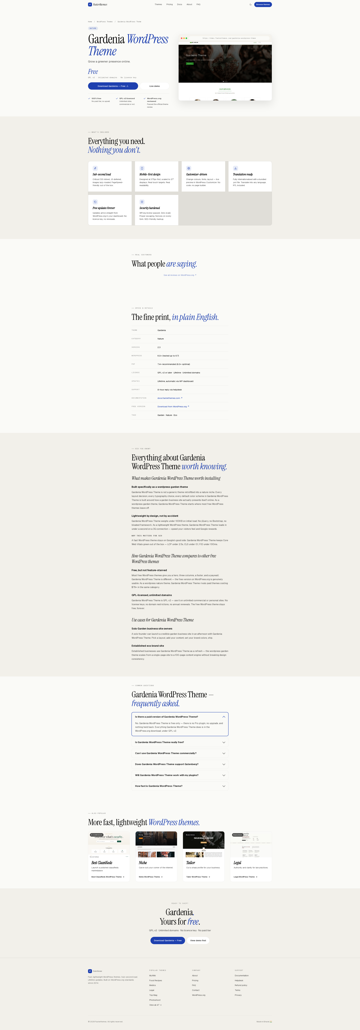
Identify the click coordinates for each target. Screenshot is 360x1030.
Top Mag (153, 995)
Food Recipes (155, 980)
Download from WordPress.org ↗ (173, 406)
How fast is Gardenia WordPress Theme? (158, 786)
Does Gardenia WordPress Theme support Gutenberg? (166, 764)
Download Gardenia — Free (111, 86)
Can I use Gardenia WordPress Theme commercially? (165, 753)
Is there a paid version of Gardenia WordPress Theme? (166, 716)
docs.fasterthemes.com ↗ (170, 398)
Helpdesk (239, 980)
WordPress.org (198, 995)
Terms (237, 990)
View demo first (198, 940)
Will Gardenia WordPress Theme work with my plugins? (166, 775)
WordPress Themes (105, 22)
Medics (152, 985)
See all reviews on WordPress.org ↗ (180, 275)
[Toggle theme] (250, 4)
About (189, 4)
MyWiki (152, 975)
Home (90, 22)
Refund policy (241, 985)
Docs (179, 4)
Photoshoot (154, 1000)
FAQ (198, 4)
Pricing (169, 4)
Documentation (242, 975)
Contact (195, 990)
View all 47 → (155, 1005)
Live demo (154, 86)
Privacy (238, 995)
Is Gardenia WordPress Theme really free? (159, 742)
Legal (151, 990)
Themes (158, 4)
